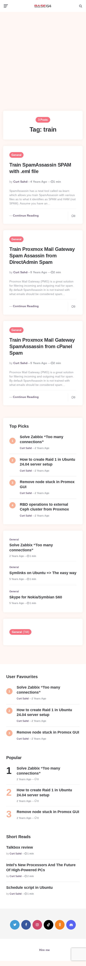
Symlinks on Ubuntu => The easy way (42, 573)
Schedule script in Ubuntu (29, 887)
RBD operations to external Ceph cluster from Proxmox (44, 506)
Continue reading (26, 215)
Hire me (44, 950)
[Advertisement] (43, 58)
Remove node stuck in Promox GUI (47, 484)
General (16, 155)
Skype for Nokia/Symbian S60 (35, 597)
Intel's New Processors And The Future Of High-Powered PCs (41, 867)
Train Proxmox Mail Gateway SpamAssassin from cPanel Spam (42, 346)
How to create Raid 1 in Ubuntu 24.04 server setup (47, 461)
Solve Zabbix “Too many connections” (41, 439)
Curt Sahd (20, 181)
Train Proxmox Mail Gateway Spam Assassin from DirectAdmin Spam (42, 255)
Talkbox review (19, 847)
